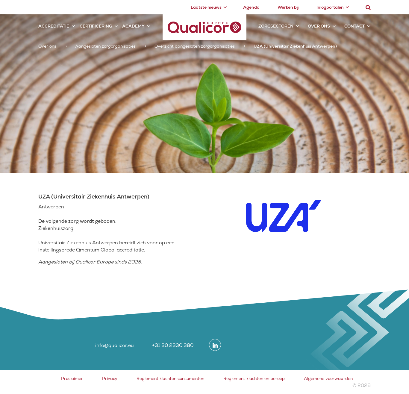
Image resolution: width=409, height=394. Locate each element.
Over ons (319, 26)
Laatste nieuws (206, 7)
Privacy (109, 378)
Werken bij (288, 7)
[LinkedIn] (215, 345)
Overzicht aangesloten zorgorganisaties (194, 46)
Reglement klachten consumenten (170, 378)
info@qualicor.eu (114, 345)
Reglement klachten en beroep (254, 378)
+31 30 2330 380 (172, 345)
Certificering (96, 26)
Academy (133, 26)
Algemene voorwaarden (328, 378)
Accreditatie (53, 26)
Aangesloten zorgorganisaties (105, 46)
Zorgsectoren (275, 26)
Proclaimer (72, 378)
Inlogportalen (330, 7)
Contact (354, 26)
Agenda (251, 7)
